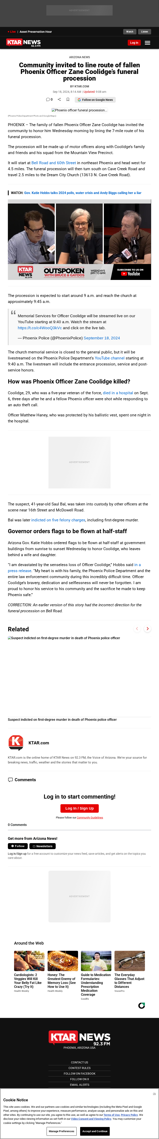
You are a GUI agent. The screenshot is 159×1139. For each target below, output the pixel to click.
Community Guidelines (90, 817)
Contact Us (79, 1062)
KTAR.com (39, 742)
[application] (79, 239)
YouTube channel (110, 358)
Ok (154, 1093)
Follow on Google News (97, 99)
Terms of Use (112, 1114)
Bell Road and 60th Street (53, 162)
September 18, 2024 (102, 338)
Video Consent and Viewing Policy (91, 1118)
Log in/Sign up (17, 853)
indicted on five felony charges (58, 520)
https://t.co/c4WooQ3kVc (40, 327)
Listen (144, 31)
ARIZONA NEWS (79, 57)
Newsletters (44, 846)
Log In (134, 42)
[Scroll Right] (147, 628)
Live (13, 31)
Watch (129, 31)
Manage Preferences (61, 1131)
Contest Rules (79, 1068)
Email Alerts (79, 1084)
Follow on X (79, 1079)
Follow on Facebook (79, 1073)
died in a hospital (118, 393)
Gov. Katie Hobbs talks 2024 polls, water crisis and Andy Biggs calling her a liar (82, 193)
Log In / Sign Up (79, 808)
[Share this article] (59, 99)
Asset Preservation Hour (36, 31)
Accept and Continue (94, 1131)
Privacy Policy (129, 1114)
